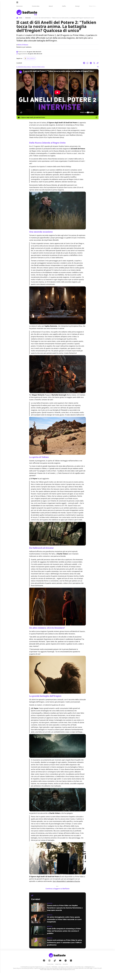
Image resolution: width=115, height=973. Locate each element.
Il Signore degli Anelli (23, 67)
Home (20, 18)
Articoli (49, 903)
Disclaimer (65, 964)
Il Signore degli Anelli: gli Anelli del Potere (33, 117)
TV (98, 67)
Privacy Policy (50, 964)
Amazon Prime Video (38, 67)
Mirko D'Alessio (23, 45)
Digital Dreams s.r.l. (40, 967)
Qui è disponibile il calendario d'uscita (66, 881)
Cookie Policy (58, 964)
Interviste (28, 18)
